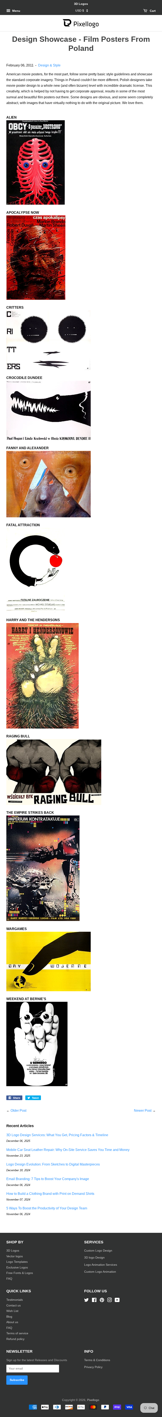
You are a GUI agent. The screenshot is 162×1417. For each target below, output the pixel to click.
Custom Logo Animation (100, 1271)
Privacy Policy (93, 1367)
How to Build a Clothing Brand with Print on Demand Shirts (50, 1193)
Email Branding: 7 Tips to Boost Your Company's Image (47, 1179)
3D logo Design (94, 1257)
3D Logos (12, 1250)
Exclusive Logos (17, 1267)
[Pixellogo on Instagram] (109, 1300)
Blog (9, 1316)
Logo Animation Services (100, 1264)
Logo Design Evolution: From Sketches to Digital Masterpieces (53, 1164)
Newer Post (142, 1110)
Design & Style (49, 65)
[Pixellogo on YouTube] (117, 1300)
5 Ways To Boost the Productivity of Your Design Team (46, 1208)
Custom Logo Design (98, 1250)
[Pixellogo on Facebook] (94, 1300)
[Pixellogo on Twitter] (86, 1300)
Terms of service (17, 1333)
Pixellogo (93, 1400)
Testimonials (14, 1299)
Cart (152, 10)
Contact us (13, 1305)
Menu (15, 10)
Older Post (18, 1110)
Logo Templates (17, 1261)
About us (12, 1322)
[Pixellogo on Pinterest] (102, 1300)
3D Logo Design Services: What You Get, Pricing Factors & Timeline (57, 1135)
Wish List (12, 1311)
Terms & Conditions (97, 1360)
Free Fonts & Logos (19, 1273)
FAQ (9, 1278)
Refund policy (15, 1339)
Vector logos (14, 1256)
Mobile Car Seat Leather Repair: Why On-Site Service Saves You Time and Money (68, 1150)
